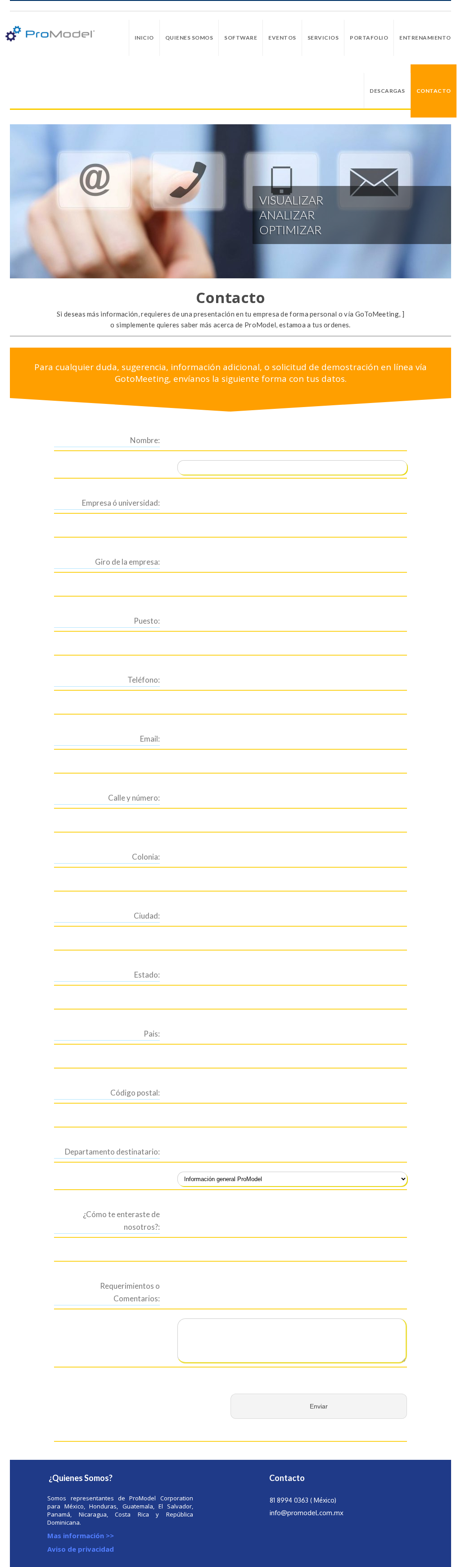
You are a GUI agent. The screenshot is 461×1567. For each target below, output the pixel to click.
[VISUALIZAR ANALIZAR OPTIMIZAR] (230, 201)
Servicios (323, 37)
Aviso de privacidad (80, 1548)
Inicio (144, 37)
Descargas (387, 90)
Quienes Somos (189, 37)
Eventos (282, 37)
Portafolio (369, 37)
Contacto (433, 90)
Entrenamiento (425, 37)
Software (240, 37)
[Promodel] (50, 33)
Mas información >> (80, 1535)
